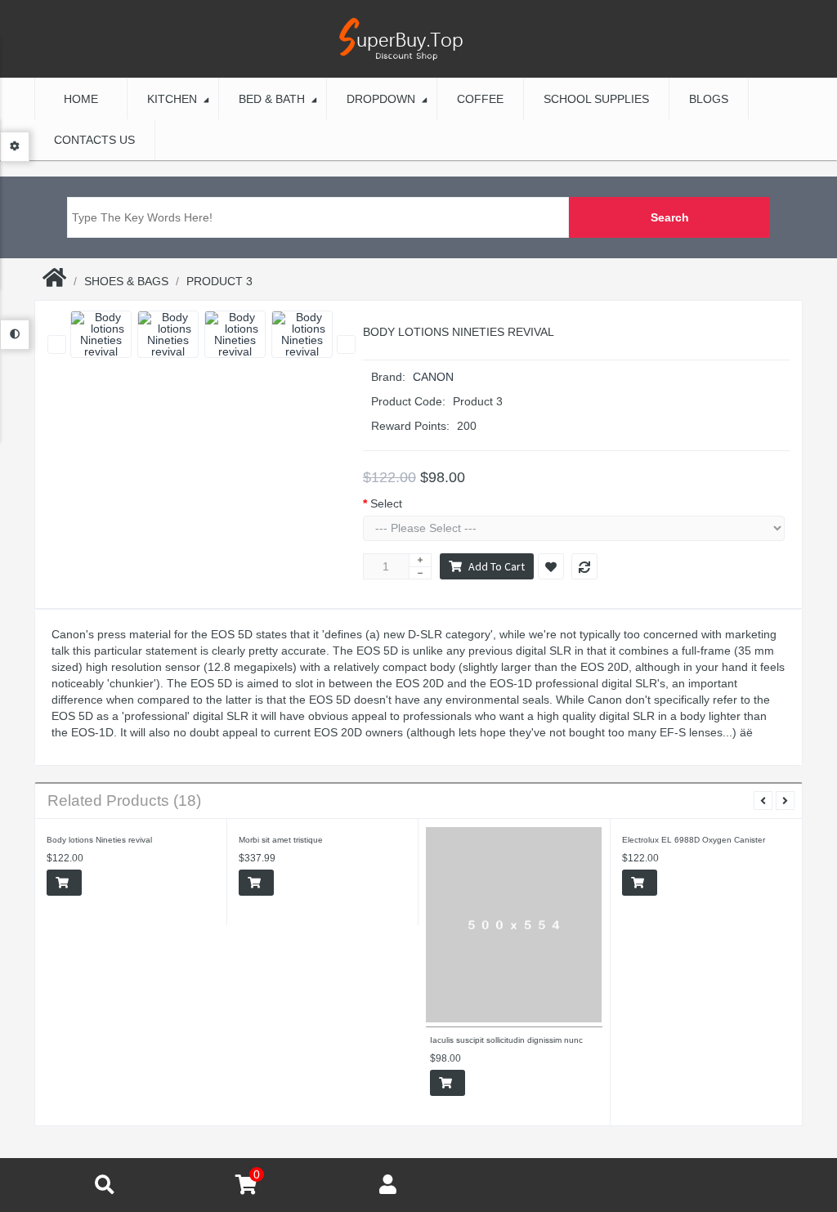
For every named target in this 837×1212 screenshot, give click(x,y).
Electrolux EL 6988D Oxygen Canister (693, 839)
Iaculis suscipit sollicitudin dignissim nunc (506, 1039)
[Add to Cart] (64, 883)
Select (386, 503)
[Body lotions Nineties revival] (101, 334)
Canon (433, 376)
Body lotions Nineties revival (99, 839)
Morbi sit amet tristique (281, 839)
